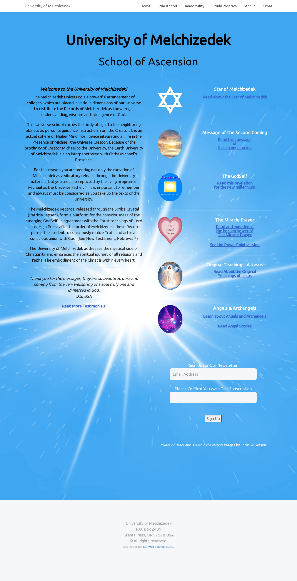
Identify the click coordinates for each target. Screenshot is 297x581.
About (250, 6)
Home (145, 6)
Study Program (224, 6)
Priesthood (168, 6)
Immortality (194, 6)
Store (267, 6)
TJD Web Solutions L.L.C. (158, 546)
